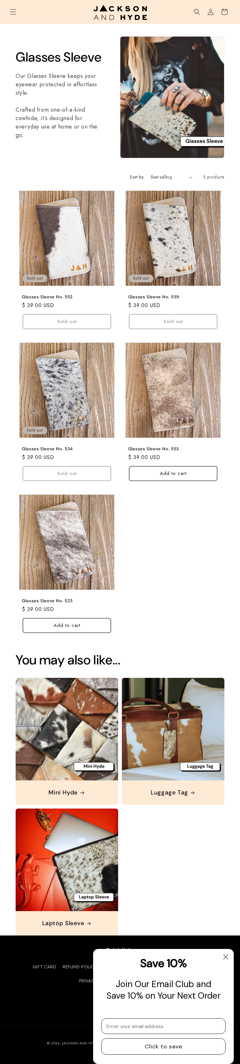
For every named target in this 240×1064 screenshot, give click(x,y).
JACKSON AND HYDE (80, 1043)
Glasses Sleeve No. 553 (153, 448)
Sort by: (137, 177)
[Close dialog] (225, 956)
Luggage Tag (169, 792)
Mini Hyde (63, 792)
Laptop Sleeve (63, 923)
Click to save (163, 1046)
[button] (13, 12)
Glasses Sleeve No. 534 (47, 448)
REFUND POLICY (80, 967)
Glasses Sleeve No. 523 (47, 600)
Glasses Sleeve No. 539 (153, 297)
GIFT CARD (44, 967)
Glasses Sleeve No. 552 (47, 297)
